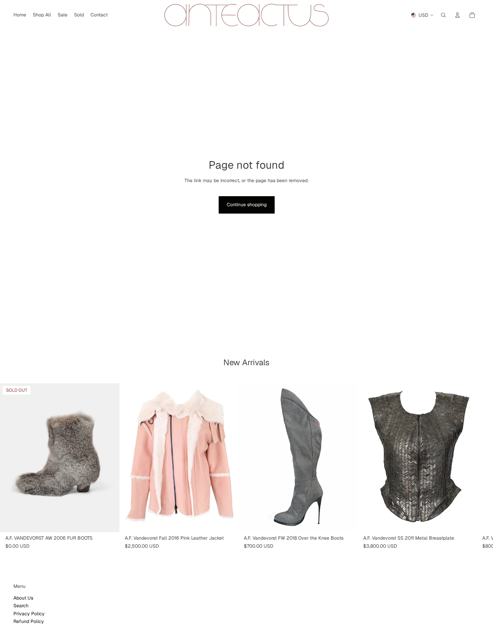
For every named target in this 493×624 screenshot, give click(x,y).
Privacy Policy (29, 613)
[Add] (228, 522)
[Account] (457, 15)
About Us (23, 598)
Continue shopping (247, 205)
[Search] (443, 15)
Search (21, 606)
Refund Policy (28, 621)
